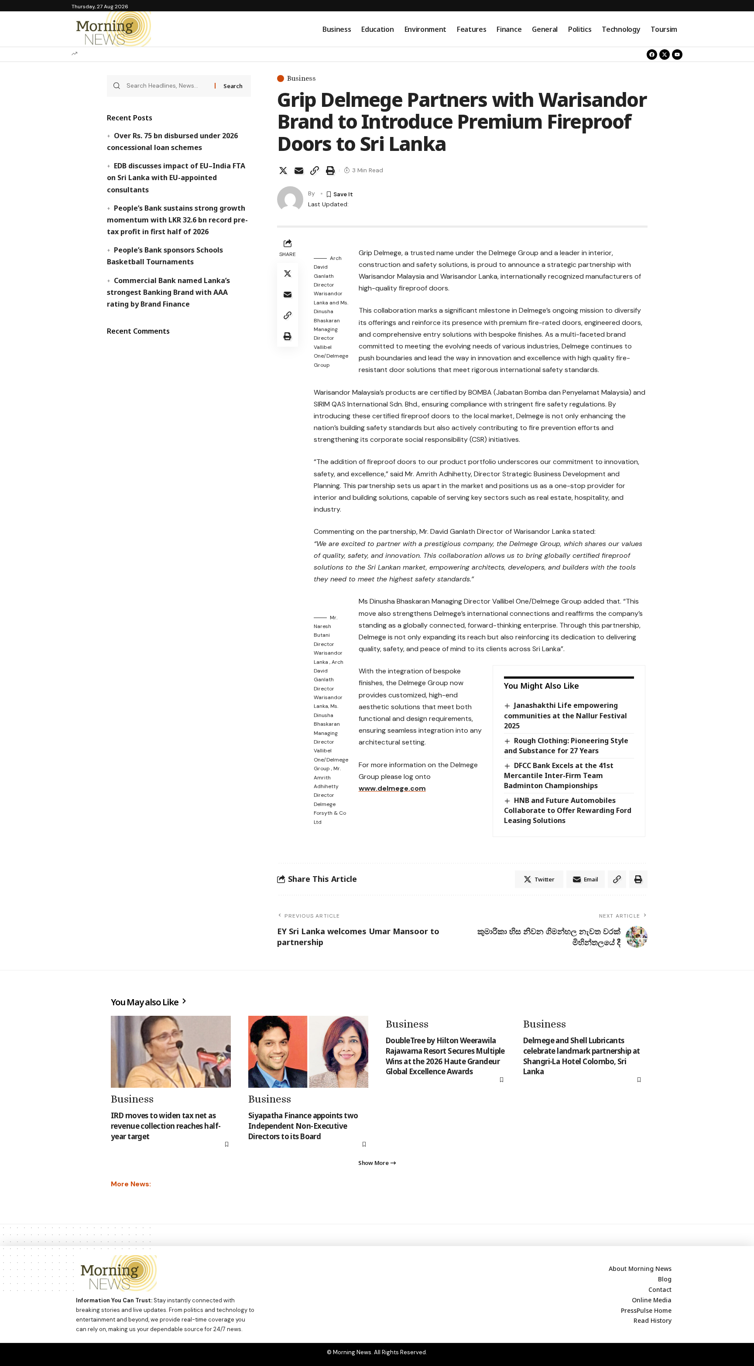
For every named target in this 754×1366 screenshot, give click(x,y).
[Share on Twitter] (283, 171)
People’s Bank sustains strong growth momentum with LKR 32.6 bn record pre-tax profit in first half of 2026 (177, 219)
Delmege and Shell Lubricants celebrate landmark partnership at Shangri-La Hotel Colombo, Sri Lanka (581, 1055)
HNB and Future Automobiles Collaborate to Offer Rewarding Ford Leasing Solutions (567, 810)
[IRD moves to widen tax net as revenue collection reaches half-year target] (171, 1052)
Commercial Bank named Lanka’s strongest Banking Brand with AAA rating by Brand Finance (168, 292)
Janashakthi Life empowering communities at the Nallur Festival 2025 (565, 715)
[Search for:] (167, 86)
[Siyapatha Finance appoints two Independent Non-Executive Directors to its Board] (308, 1052)
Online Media (652, 1300)
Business (301, 78)
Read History (653, 1320)
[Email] (299, 171)
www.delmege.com (392, 788)
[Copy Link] (314, 171)
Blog (665, 1279)
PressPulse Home (646, 1310)
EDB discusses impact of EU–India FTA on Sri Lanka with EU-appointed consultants (176, 177)
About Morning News (640, 1268)
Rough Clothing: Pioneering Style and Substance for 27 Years (566, 745)
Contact (660, 1289)
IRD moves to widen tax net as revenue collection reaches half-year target (165, 1125)
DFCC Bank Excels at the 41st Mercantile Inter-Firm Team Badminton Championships (558, 775)
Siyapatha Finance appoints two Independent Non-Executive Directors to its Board (303, 1125)
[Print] (330, 171)
